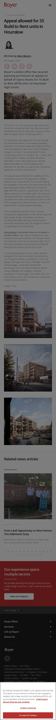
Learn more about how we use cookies (25, 700)
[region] (28, 701)
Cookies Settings (28, 708)
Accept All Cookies (28, 715)
